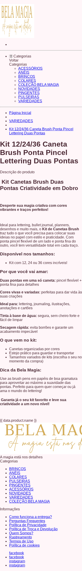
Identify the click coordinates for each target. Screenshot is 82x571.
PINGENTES (29, 93)
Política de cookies (24, 545)
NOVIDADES (29, 89)
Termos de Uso (21, 541)
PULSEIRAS (28, 97)
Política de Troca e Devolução (33, 529)
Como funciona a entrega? (30, 517)
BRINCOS (26, 77)
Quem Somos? (21, 533)
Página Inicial (20, 113)
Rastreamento (20, 537)
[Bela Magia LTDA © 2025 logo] (17, 37)
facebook (16, 553)
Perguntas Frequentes (27, 521)
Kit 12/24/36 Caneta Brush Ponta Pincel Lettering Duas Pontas (41, 131)
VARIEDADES (30, 101)
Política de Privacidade (27, 525)
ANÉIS (23, 72)
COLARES (27, 81)
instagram (17, 561)
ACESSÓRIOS (30, 68)
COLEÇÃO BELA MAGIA (38, 85)
